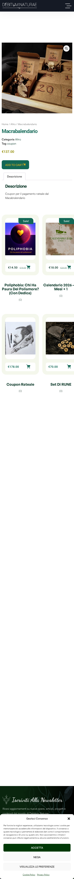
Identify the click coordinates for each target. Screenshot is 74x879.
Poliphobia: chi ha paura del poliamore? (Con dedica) (20, 289)
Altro (13, 124)
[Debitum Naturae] (20, 6)
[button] (69, 818)
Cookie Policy (29, 874)
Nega (37, 857)
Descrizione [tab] (14, 176)
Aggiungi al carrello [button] (28, 267)
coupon (11, 143)
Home (5, 124)
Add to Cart (14, 165)
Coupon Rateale (20, 384)
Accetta (37, 847)
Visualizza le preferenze (37, 866)
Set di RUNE (60, 384)
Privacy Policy (43, 874)
